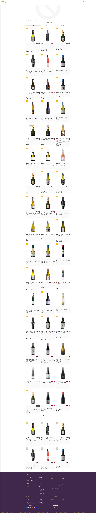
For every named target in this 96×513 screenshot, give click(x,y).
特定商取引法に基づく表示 (30, 503)
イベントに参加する (29, 477)
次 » (51, 415)
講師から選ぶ (28, 486)
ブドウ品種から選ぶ (41, 489)
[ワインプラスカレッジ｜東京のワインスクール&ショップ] (8, 2)
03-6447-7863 (54, 498)
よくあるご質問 (41, 503)
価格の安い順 (48, 25)
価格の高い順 (63, 25)
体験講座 (28, 483)
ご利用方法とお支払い (30, 505)
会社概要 (28, 499)
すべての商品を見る (41, 493)
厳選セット (40, 477)
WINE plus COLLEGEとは (54, 3)
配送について (40, 502)
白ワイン (40, 480)
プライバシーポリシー (30, 502)
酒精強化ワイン (41, 486)
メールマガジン (41, 499)
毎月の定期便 (40, 492)
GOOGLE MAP (54, 494)
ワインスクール (31, 3)
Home (27, 20)
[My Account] (83, 1)
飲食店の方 (60, 3)
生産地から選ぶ (41, 487)
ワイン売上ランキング (31, 20)
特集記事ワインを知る (46, 3)
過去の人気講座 (29, 487)
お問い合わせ (65, 3)
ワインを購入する (38, 3)
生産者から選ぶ (41, 490)
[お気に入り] (82, 1)
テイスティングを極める (30, 480)
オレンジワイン (41, 483)
